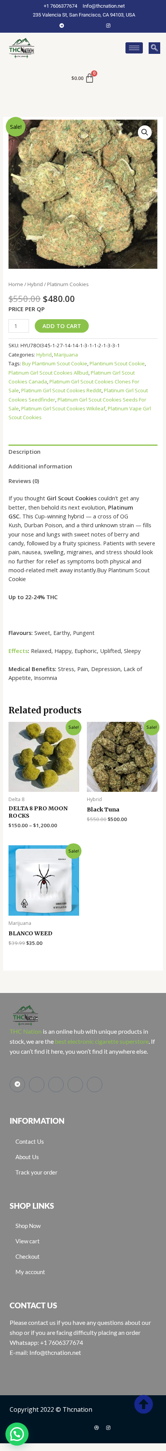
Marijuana (66, 354)
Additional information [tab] (40, 466)
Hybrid (35, 284)
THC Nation (26, 1031)
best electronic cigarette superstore (102, 1041)
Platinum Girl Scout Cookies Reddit (61, 390)
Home (15, 284)
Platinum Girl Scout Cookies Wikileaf (63, 408)
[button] (154, 48)
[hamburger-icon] (134, 47)
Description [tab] (24, 451)
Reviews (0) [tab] (23, 481)
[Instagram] (108, 25)
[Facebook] (73, 25)
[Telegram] (62, 25)
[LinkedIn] (96, 25)
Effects (18, 651)
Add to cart (61, 326)
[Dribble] (96, 1427)
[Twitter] (85, 25)
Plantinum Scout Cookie (117, 363)
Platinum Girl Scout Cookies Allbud (48, 372)
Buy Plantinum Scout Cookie (54, 363)
